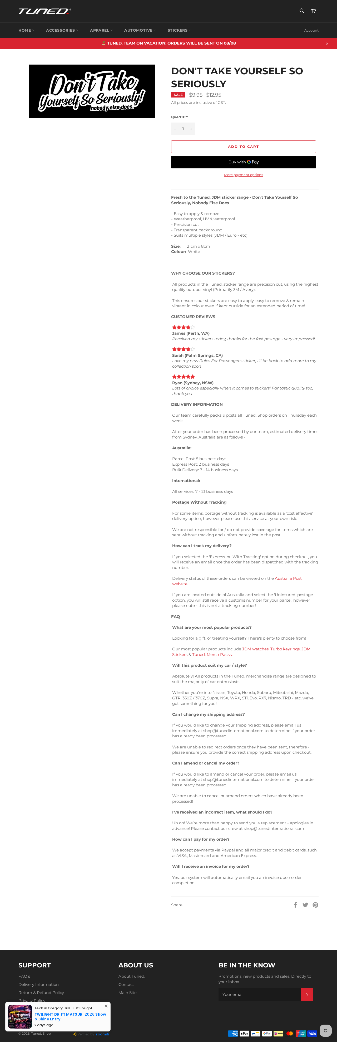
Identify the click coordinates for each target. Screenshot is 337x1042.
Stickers (178, 30)
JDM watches (255, 648)
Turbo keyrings (285, 648)
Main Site (127, 992)
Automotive (139, 30)
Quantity (179, 117)
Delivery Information (38, 984)
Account (311, 30)
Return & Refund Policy (41, 992)
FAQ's (24, 976)
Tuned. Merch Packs (212, 654)
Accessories (61, 30)
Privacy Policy (31, 1000)
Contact (126, 984)
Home (25, 30)
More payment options (243, 175)
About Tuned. (131, 976)
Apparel (100, 30)
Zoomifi (102, 1034)
